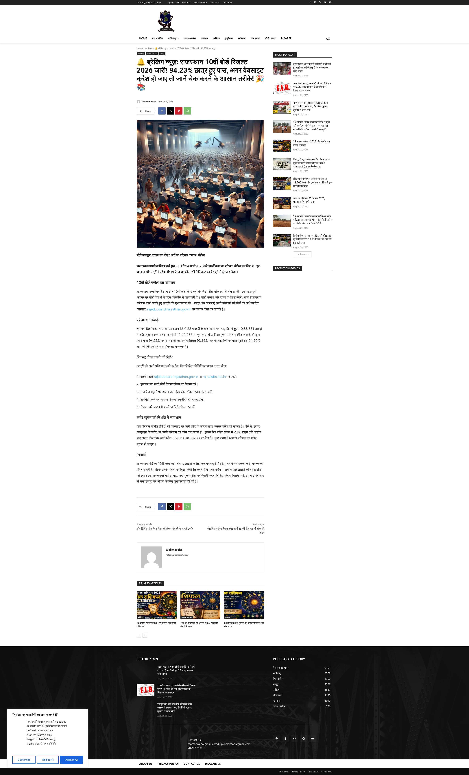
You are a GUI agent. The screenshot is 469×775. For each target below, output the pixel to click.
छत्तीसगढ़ (148, 48)
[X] (320, 3)
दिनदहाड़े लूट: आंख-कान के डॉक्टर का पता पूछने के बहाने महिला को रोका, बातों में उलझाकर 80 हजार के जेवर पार (312, 163)
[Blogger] (276, 738)
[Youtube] (330, 3)
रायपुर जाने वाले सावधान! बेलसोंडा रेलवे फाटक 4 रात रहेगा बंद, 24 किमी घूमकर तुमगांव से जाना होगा (310, 106)
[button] (328, 38)
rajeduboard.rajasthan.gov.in (169, 309)
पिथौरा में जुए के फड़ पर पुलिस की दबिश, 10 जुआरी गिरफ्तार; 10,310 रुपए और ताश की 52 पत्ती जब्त (312, 239)
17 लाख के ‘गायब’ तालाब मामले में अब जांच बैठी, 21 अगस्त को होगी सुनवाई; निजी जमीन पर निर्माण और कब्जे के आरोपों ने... (312, 220)
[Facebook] (310, 3)
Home (140, 48)
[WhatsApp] (187, 111)
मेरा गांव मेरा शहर (152, 53)
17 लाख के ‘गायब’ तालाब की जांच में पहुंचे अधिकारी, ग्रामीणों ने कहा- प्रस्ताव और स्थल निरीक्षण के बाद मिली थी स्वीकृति (311, 126)
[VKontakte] (312, 738)
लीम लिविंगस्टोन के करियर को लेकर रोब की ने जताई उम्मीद (165, 528)
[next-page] (145, 635)
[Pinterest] (178, 111)
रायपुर (162, 53)
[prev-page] (139, 635)
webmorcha (150, 101)
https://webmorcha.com (177, 555)
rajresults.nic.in (214, 377)
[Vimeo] (325, 3)
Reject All (47, 759)
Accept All (71, 759)
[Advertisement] (262, 21)
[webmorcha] (139, 101)
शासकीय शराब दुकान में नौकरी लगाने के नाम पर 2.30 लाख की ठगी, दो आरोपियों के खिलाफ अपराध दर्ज (312, 87)
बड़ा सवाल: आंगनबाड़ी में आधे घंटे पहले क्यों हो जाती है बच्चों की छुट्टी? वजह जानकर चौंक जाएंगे (312, 67)
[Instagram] (315, 3)
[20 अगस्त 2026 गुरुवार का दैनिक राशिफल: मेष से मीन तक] (244, 605)
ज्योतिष (140, 617)
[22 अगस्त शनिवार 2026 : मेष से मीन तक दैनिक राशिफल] (157, 605)
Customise (24, 759)
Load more (301, 254)
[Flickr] (294, 738)
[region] (47, 738)
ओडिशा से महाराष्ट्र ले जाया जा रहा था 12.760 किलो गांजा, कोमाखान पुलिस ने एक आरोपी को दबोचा (312, 182)
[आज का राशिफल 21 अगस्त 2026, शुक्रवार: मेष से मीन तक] (200, 605)
